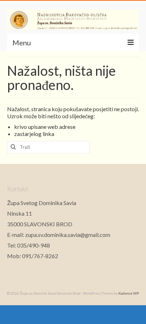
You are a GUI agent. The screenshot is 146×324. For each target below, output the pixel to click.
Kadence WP (128, 293)
